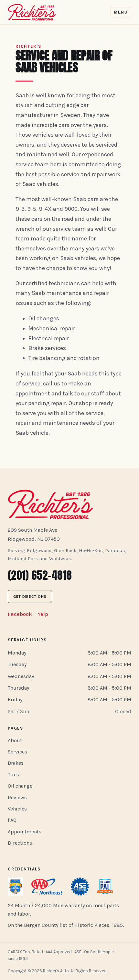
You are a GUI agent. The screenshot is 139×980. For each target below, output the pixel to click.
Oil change (20, 786)
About (15, 740)
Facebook (20, 614)
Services (17, 752)
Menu (121, 12)
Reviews (17, 797)
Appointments (24, 832)
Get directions (30, 596)
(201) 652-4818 (40, 575)
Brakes (16, 763)
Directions (20, 843)
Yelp (43, 614)
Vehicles (17, 809)
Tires (13, 774)
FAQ (12, 820)
